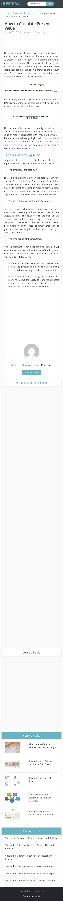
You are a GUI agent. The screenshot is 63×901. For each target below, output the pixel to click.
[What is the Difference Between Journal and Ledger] (16, 747)
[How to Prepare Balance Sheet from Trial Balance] (16, 764)
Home (8, 13)
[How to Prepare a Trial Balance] (16, 781)
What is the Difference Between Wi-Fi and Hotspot (30, 873)
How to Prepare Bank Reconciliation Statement (40, 813)
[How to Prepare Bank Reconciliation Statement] (16, 814)
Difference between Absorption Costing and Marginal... (40, 797)
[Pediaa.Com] (11, 4)
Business (17, 13)
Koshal (29, 32)
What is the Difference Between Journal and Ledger (42, 746)
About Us (35, 896)
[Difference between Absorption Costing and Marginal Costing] (16, 797)
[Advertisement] (31, 43)
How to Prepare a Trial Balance (39, 779)
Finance (28, 13)
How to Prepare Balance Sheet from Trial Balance (40, 763)
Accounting (39, 13)
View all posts (31, 372)
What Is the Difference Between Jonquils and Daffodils (31, 838)
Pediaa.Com (39, 891)
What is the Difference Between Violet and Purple (29, 866)
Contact (26, 896)
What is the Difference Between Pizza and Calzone (30, 880)
